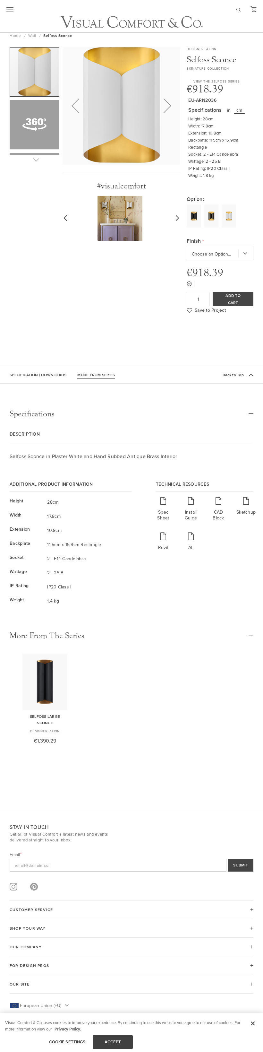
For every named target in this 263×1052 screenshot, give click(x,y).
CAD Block (218, 515)
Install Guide (191, 515)
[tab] (131, 414)
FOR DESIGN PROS (29, 965)
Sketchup (246, 512)
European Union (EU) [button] (41, 1005)
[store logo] (131, 22)
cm (239, 110)
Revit (163, 547)
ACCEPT (113, 1042)
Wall (33, 35)
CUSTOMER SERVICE (31, 909)
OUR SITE (20, 984)
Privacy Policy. (68, 1029)
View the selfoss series (216, 81)
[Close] (253, 1023)
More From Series (96, 375)
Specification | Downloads (38, 375)
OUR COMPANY (26, 947)
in (229, 110)
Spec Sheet (163, 515)
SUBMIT (240, 865)
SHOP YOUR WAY (28, 928)
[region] (131, 1032)
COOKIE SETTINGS (67, 1042)
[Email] (131, 865)
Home (16, 35)
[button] (75, 106)
